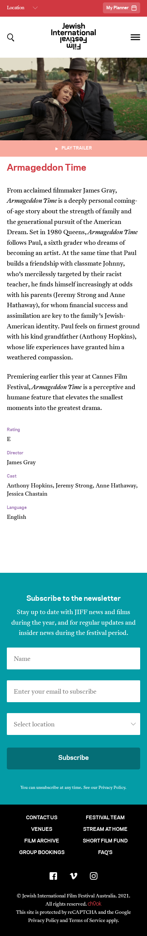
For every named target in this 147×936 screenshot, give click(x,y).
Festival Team (105, 818)
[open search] (11, 37)
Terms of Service (87, 920)
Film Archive (41, 841)
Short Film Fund (105, 841)
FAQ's (105, 852)
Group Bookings (42, 852)
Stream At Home (105, 829)
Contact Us (41, 818)
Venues (41, 829)
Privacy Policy (111, 788)
